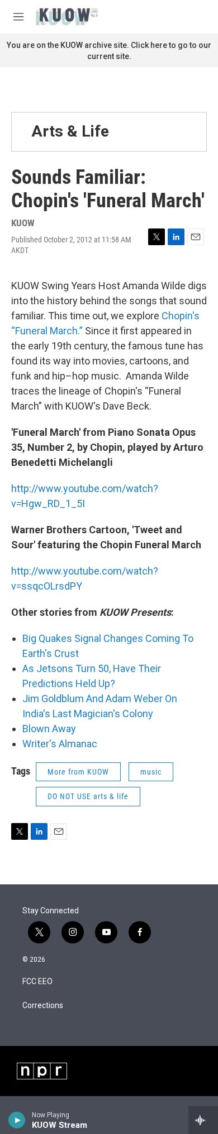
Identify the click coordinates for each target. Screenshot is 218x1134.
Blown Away (49, 728)
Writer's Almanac (59, 743)
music (151, 771)
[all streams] (203, 1120)
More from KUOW (78, 771)
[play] (17, 1120)
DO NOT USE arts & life (88, 796)
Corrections (42, 1005)
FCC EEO (37, 981)
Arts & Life (70, 131)
